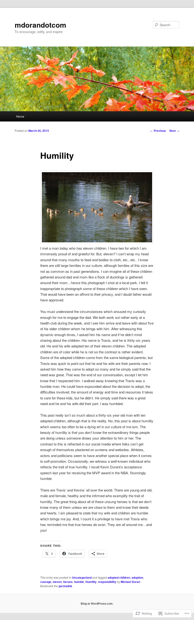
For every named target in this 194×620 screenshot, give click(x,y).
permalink (65, 586)
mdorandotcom (40, 25)
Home (20, 116)
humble (79, 582)
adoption (137, 577)
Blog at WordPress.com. (97, 603)
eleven (57, 582)
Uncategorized (82, 577)
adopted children (119, 577)
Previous (158, 130)
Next (174, 130)
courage (45, 582)
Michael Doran (130, 582)
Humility (91, 582)
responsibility (107, 582)
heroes (68, 582)
